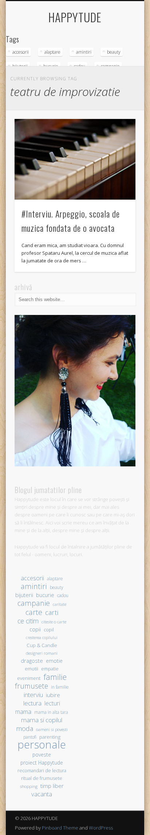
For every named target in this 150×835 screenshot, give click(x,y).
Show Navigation (117, 65)
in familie (60, 687)
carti (51, 612)
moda (24, 728)
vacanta (41, 794)
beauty (114, 52)
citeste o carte (54, 621)
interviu (33, 695)
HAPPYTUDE (75, 17)
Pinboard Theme (60, 827)
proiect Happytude (41, 762)
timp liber (52, 785)
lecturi (52, 703)
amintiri (83, 52)
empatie (50, 669)
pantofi (29, 737)
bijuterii (24, 595)
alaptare (52, 52)
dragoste (32, 660)
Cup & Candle (42, 645)
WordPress (101, 827)
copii (35, 629)
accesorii (20, 52)
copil (49, 630)
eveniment (28, 678)
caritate (59, 604)
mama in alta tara (51, 712)
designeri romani (42, 653)
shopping (29, 786)
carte (33, 612)
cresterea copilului (42, 637)
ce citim (28, 621)
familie (55, 677)
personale (41, 745)
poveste (41, 754)
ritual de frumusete (41, 778)
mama (23, 711)
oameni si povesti (52, 729)
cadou (62, 595)
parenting (49, 737)
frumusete (31, 686)
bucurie (45, 595)
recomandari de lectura (41, 770)
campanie (33, 603)
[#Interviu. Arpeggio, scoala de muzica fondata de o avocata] (75, 159)
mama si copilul (41, 720)
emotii (31, 669)
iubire (53, 695)
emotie (54, 660)
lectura (32, 703)
